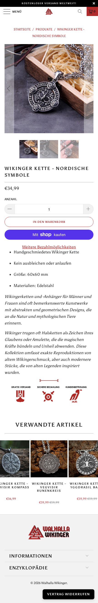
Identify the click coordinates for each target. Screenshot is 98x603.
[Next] (89, 88)
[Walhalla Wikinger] (49, 11)
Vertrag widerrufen (68, 594)
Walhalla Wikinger (54, 583)
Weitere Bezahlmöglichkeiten (49, 247)
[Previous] (9, 88)
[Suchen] (81, 11)
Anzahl (11, 199)
